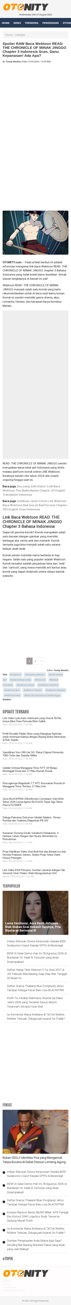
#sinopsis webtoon (35, 674)
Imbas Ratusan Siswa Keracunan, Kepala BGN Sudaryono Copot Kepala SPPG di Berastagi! (36, 943)
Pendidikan (50, 23)
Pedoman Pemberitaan (14, 1290)
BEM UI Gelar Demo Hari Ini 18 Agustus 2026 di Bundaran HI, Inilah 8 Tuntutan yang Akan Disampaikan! (37, 958)
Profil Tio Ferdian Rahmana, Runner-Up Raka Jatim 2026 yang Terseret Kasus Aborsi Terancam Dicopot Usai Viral (35, 1002)
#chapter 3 (15, 674)
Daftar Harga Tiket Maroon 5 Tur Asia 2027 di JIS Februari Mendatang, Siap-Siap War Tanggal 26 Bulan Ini (37, 974)
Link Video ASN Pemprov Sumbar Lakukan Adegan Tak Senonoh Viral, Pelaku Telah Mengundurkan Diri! (34, 872)
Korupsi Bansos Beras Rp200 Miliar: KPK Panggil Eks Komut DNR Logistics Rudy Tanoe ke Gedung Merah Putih (37, 1216)
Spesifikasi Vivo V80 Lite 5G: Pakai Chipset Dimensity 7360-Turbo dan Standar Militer (33, 754)
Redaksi (7, 1281)
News (17, 23)
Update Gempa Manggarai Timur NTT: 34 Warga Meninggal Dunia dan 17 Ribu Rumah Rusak (30, 769)
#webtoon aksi (11, 690)
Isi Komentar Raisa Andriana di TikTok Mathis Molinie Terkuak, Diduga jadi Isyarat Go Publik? (36, 1016)
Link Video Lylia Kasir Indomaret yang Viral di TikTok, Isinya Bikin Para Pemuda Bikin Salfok (32, 720)
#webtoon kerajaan (55, 690)
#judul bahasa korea (20, 679)
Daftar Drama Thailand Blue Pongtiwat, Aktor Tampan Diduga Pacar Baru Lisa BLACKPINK (35, 988)
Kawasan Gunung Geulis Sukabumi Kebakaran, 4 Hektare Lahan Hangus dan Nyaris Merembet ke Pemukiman (30, 836)
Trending (31, 23)
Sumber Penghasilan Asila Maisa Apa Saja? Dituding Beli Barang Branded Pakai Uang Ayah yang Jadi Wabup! (36, 1245)
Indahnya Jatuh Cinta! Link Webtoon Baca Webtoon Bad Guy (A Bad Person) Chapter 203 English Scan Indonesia (35, 505)
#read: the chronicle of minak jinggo (42, 695)
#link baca (40, 679)
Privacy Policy (9, 1287)
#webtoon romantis (48, 685)
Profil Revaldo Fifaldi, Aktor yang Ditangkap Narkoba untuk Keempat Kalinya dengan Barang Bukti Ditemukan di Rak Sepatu (34, 736)
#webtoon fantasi (33, 690)
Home (5, 23)
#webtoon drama (25, 685)
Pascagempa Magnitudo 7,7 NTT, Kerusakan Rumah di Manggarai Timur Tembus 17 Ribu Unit (34, 785)
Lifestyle (20, 35)
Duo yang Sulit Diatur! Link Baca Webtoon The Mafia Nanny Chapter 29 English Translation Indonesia (34, 490)
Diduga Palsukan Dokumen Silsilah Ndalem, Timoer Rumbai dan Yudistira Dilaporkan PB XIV (32, 819)
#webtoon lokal (12, 695)
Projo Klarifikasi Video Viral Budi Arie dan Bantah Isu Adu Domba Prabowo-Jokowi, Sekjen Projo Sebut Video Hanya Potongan (34, 854)
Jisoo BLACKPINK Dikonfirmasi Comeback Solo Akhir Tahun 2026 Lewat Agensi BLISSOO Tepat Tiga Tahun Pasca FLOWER (33, 801)
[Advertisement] (35, 101)
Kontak (6, 1284)
